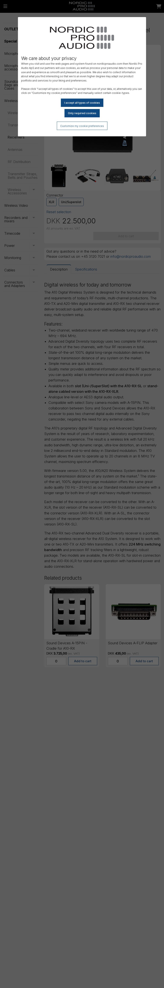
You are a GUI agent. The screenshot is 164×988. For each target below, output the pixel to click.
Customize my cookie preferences (82, 126)
